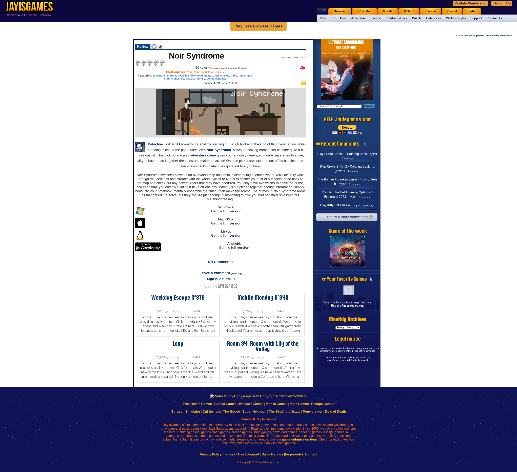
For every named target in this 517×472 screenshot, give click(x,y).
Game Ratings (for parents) (282, 454)
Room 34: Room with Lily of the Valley (262, 346)
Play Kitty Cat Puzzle (335, 205)
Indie (472, 11)
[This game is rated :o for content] (303, 84)
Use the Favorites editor (347, 305)
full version (232, 211)
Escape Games (322, 404)
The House (231, 411)
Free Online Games (197, 404)
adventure (158, 75)
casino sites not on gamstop (470, 36)
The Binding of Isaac (284, 411)
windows (220, 78)
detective (183, 75)
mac (249, 75)
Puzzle (416, 18)
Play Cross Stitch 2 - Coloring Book (342, 154)
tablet (210, 78)
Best (343, 18)
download (196, 75)
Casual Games (225, 404)
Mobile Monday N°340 (262, 297)
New (322, 18)
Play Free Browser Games (258, 26)
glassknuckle (221, 75)
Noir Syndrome (219, 150)
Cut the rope (212, 411)
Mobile (387, 11)
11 (173, 311)
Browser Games (251, 404)
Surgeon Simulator (185, 411)
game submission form (299, 439)
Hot (332, 18)
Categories (433, 18)
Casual (452, 11)
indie (234, 75)
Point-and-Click (396, 18)
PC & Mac (364, 11)
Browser (340, 11)
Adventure (358, 18)
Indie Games (299, 404)
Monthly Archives (348, 319)
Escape (376, 18)
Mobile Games (276, 404)
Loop (177, 343)
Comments (494, 18)
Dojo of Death (335, 411)
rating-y (200, 78)
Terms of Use (234, 454)
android (171, 75)
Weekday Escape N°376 (178, 297)
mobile (168, 78)
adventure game (203, 155)
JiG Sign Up (502, 3)
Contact (311, 454)
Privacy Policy (211, 454)
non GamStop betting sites (499, 36)
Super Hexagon (254, 411)
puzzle (190, 78)
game (207, 75)
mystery (179, 78)
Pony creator (313, 411)
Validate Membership (471, 3)
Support (476, 18)
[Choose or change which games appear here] (371, 279)
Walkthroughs (456, 18)
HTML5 (409, 11)
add (348, 290)
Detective (155, 144)
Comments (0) (212, 83)
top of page (237, 273)
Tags (322, 11)
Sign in (212, 279)
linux (242, 75)
